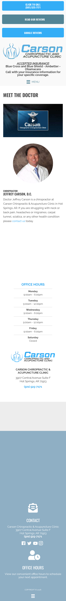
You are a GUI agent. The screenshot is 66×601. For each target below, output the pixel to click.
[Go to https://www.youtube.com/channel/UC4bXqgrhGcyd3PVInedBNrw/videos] (35, 543)
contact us (18, 221)
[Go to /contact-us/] (33, 565)
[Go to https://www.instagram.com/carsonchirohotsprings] (41, 543)
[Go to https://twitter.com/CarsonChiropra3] (29, 543)
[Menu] (33, 596)
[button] (33, 120)
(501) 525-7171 (33, 386)
